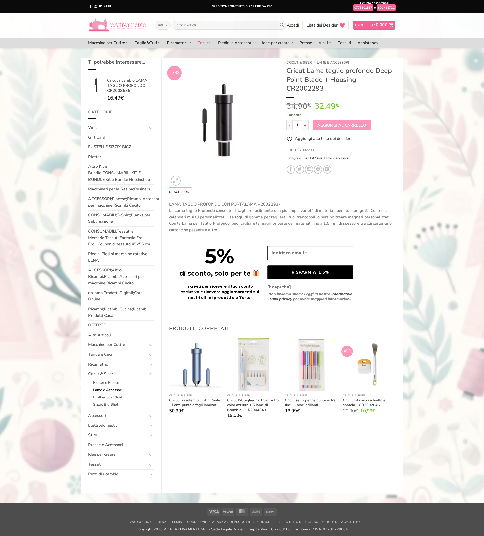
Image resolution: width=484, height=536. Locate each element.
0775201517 (363, 8)
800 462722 (386, 8)
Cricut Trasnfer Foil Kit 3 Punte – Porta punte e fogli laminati (194, 402)
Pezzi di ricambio (103, 474)
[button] (293, 25)
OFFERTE (97, 325)
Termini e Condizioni (188, 522)
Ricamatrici (177, 43)
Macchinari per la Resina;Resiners (119, 189)
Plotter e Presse (106, 382)
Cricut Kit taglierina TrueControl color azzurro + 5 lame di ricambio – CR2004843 (253, 405)
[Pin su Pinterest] (318, 169)
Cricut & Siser (100, 374)
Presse (305, 43)
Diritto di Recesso (302, 522)
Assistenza (368, 43)
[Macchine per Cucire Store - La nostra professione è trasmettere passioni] (117, 25)
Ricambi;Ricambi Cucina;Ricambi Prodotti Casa (117, 312)
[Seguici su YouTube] (109, 6)
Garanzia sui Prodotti (229, 522)
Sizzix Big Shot (105, 404)
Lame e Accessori (107, 389)
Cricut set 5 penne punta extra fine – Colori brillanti (310, 402)
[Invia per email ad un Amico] (309, 169)
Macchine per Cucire (106, 43)
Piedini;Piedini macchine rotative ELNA (117, 257)
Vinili (323, 43)
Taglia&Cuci (146, 43)
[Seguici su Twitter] (100, 6)
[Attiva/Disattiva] (151, 128)
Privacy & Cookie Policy (145, 522)
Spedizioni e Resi (267, 522)
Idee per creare (276, 43)
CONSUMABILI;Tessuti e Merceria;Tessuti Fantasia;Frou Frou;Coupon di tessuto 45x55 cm (119, 237)
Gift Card (96, 137)
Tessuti (344, 43)
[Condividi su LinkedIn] (327, 169)
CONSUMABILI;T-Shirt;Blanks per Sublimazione (119, 218)
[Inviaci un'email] (105, 6)
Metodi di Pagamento (341, 522)
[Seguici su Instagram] (95, 6)
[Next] (395, 382)
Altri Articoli (99, 335)
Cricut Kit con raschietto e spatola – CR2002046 (364, 402)
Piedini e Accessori (235, 43)
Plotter (94, 157)
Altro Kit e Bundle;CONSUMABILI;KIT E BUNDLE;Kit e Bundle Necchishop (119, 173)
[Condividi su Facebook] (291, 169)
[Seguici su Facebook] (90, 6)
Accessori (97, 415)
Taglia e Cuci (100, 354)
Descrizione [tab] (180, 192)
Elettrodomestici (103, 425)
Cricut (202, 43)
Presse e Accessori (105, 445)
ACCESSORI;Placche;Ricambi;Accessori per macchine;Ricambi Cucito (124, 202)
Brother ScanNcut (107, 397)
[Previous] (169, 382)
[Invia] (281, 25)
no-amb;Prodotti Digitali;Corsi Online (115, 296)
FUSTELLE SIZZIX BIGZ (109, 147)
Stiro (92, 435)
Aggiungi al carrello (341, 125)
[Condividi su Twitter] (300, 169)
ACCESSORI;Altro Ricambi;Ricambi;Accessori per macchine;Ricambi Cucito (116, 276)
